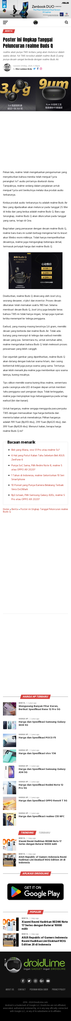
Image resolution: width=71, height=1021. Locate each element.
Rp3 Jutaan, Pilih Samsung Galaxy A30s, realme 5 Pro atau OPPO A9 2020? (38, 497)
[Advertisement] (35, 142)
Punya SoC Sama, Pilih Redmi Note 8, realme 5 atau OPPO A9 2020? (36, 467)
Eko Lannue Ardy (24, 69)
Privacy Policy (58, 989)
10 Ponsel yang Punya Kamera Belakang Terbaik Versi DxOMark (37, 487)
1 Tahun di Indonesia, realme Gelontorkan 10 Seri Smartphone (37, 477)
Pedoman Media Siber (39, 989)
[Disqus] (35, 565)
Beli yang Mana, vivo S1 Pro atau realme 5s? (35, 450)
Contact (22, 989)
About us (10, 989)
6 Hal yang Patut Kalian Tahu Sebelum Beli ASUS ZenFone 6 (38, 457)
